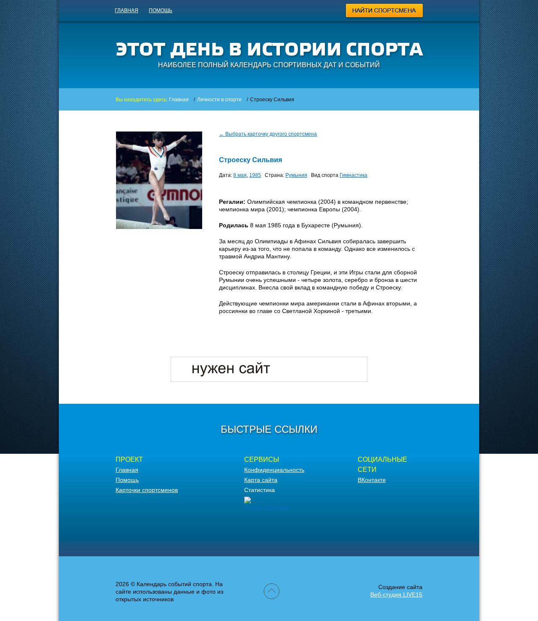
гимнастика (353, 175)
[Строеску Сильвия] (159, 227)
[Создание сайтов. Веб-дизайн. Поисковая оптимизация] (269, 379)
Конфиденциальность (274, 469)
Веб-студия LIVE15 (396, 594)
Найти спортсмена (385, 11)
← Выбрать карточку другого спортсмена (268, 134)
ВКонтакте (372, 479)
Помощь (160, 10)
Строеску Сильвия (250, 159)
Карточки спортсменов (147, 490)
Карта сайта (260, 479)
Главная (126, 10)
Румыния (296, 175)
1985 (255, 175)
